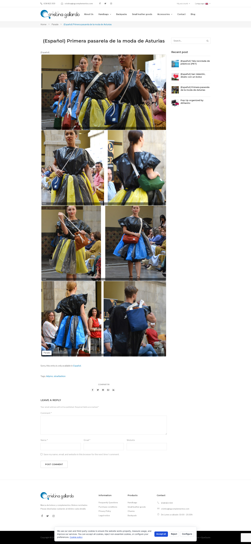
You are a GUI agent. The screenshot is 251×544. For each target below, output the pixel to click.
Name (44, 440)
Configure (187, 534)
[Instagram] (111, 3)
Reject (174, 534)
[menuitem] (88, 14)
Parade (55, 24)
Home (43, 24)
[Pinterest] (103, 390)
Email (87, 440)
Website (131, 440)
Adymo (49, 376)
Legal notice (104, 515)
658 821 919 (49, 3)
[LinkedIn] (113, 390)
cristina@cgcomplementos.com (78, 3)
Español (77, 365)
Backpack (132, 515)
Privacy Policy (105, 511)
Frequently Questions (108, 502)
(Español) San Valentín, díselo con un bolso (193, 75)
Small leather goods (137, 507)
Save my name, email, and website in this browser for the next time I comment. (81, 454)
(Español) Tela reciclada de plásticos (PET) (195, 62)
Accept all (161, 534)
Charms (131, 511)
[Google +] (108, 390)
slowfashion (60, 376)
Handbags (132, 502)
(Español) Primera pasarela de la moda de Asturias (195, 88)
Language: (200, 3)
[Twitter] (105, 3)
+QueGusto (205, 537)
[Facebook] (100, 3)
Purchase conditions (108, 507)
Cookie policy (76, 537)
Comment (46, 413)
